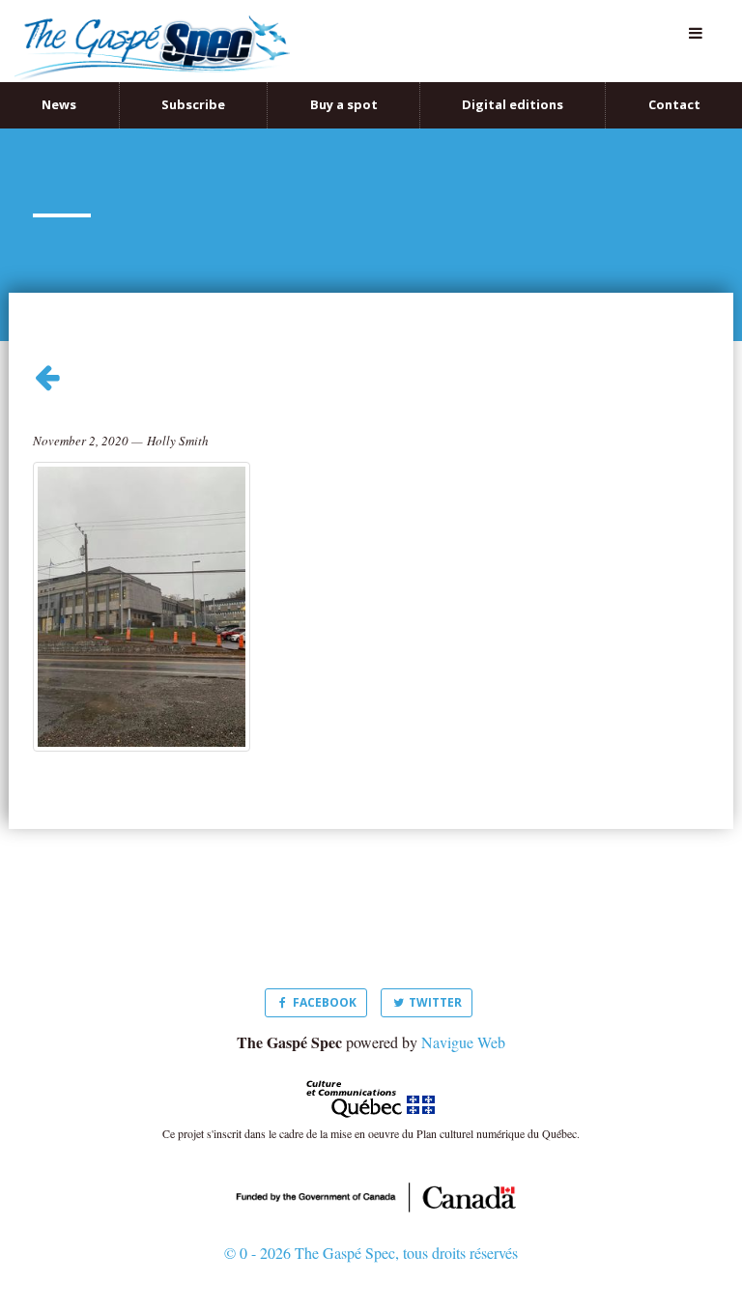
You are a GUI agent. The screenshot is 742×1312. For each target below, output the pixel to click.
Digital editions (512, 84)
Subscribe (193, 84)
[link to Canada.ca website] (371, 1174)
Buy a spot (344, 84)
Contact (674, 84)
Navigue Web (463, 1021)
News (59, 84)
